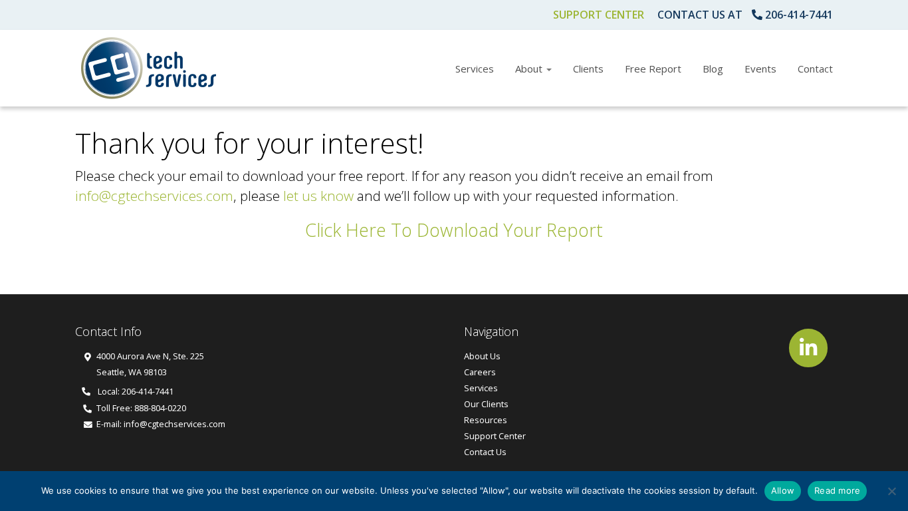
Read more (837, 490)
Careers (480, 372)
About (530, 68)
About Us (482, 356)
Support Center (598, 14)
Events (760, 68)
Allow (782, 490)
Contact (815, 68)
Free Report (653, 68)
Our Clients (486, 404)
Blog (713, 68)
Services (474, 68)
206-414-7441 (799, 14)
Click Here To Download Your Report (454, 230)
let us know (318, 195)
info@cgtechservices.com (154, 195)
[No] (891, 491)
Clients (588, 68)
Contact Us (485, 452)
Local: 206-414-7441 (134, 391)
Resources (485, 420)
